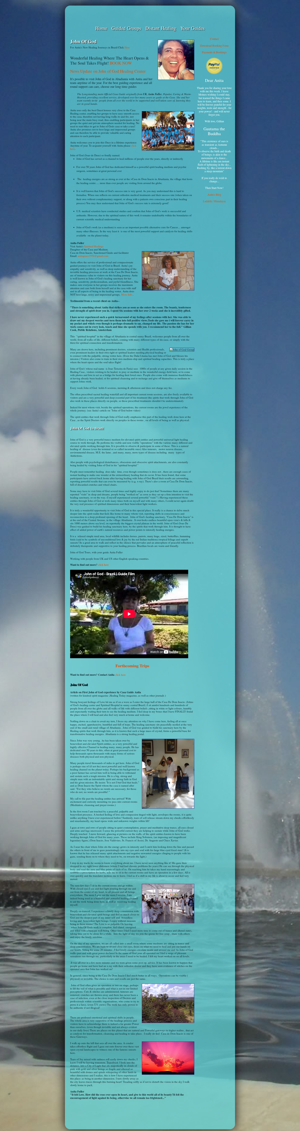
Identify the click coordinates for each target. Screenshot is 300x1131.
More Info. (127, 294)
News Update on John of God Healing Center (108, 71)
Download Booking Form (214, 45)
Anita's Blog (214, 194)
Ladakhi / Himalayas (214, 201)
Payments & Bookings (214, 52)
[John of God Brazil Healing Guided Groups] (150, 15)
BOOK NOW (121, 63)
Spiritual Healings (93, 246)
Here (127, 47)
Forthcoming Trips (132, 666)
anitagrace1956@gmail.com (93, 256)
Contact (214, 39)
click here (103, 564)
